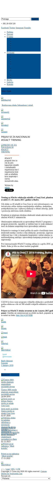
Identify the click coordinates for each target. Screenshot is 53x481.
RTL (13, 469)
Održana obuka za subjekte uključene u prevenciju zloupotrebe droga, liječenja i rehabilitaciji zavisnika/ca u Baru (10, 433)
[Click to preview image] (9, 152)
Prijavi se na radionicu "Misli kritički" (10, 455)
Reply (3, 361)
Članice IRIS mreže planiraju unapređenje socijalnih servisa (9, 392)
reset (8, 469)
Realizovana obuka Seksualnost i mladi (17, 105)
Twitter (12, 28)
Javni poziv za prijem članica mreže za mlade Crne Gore (9, 411)
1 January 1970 (7, 365)
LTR (18, 469)
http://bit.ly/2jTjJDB (24, 315)
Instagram (20, 28)
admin (7, 188)
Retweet (9, 361)
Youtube (27, 28)
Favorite (4, 363)
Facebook (5, 28)
